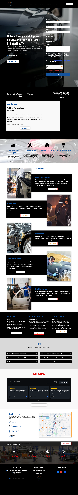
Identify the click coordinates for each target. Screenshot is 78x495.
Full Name (48, 19)
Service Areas (48, 4)
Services (41, 4)
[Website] (65, 472)
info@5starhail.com (12, 422)
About (36, 4)
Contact (55, 4)
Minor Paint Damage (51, 41)
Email (47, 29)
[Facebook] (57, 472)
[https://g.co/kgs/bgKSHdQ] (39, 478)
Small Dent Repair (50, 39)
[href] (55, 425)
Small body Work (50, 36)
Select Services (49, 34)
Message (48, 44)
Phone (47, 24)
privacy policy (67, 60)
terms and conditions (58, 60)
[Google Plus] (61, 472)
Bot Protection (49, 64)
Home (31, 4)
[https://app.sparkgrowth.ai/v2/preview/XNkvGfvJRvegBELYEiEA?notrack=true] (10, 4)
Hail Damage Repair (51, 38)
